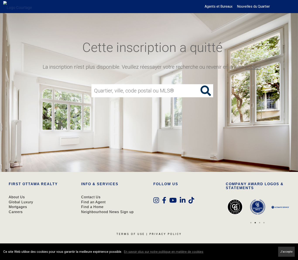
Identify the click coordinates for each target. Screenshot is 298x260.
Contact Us (91, 197)
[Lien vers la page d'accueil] (19, 6)
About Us (17, 197)
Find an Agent (93, 202)
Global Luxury (21, 202)
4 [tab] (264, 223)
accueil (253, 67)
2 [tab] (255, 223)
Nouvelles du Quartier (253, 6)
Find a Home (92, 207)
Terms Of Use (130, 234)
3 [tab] (259, 223)
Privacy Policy (165, 234)
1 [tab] (251, 223)
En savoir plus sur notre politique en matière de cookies (163, 252)
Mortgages (18, 207)
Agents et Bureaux (219, 6)
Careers (16, 212)
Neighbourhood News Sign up (107, 212)
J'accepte (286, 251)
